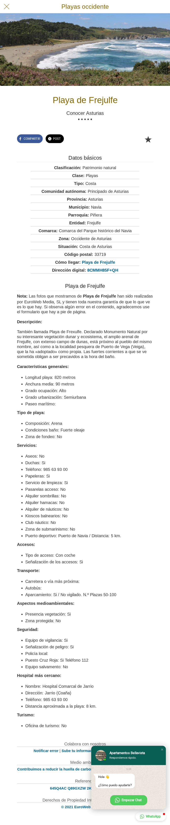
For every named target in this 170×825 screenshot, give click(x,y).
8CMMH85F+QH (102, 270)
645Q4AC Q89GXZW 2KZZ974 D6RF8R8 (85, 788)
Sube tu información (80, 751)
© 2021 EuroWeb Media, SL (85, 807)
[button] (162, 749)
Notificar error (46, 751)
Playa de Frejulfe (98, 262)
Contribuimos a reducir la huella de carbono (56, 769)
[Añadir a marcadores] (148, 139)
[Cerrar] (6, 6)
